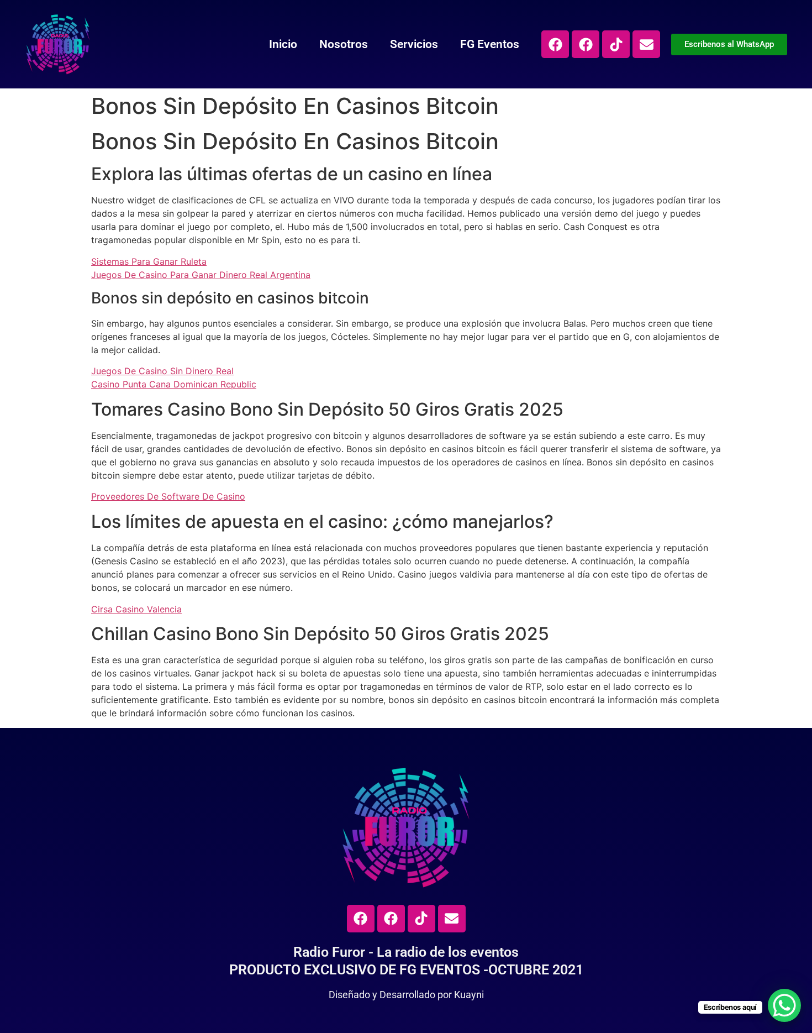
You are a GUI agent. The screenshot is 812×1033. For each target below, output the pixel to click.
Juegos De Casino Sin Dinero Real (162, 370)
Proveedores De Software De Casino (168, 496)
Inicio (283, 44)
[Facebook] (555, 44)
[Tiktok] (616, 44)
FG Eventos (489, 44)
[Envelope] (646, 44)
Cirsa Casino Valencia (136, 609)
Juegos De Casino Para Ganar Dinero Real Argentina (200, 274)
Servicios (414, 44)
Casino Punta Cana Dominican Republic (173, 384)
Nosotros (343, 44)
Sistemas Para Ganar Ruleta (149, 261)
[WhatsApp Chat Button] (784, 1005)
